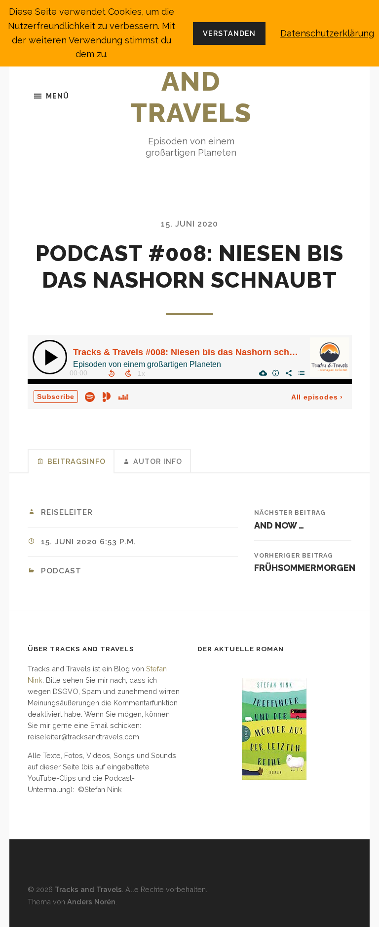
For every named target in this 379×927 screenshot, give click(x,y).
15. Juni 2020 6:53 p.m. (88, 541)
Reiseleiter (67, 512)
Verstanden (229, 33)
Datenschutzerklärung (327, 33)
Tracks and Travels (191, 81)
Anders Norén (91, 901)
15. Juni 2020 (189, 224)
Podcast (61, 570)
